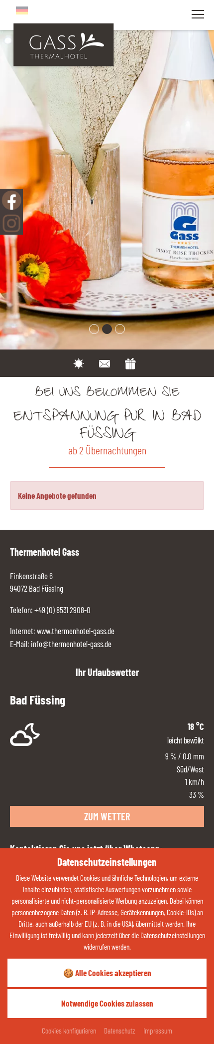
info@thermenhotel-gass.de (71, 644)
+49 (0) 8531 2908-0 (62, 610)
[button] (94, 329)
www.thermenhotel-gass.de (74, 631)
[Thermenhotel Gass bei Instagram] (11, 223)
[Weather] (79, 361)
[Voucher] (130, 361)
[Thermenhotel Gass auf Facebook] (11, 200)
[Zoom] (107, 174)
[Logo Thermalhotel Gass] (63, 43)
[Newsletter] (104, 361)
